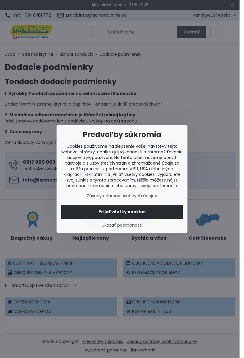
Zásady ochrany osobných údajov (122, 196)
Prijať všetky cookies (122, 212)
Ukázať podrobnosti (122, 225)
